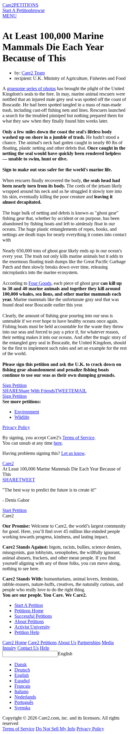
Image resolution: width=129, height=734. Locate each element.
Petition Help (26, 632)
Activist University (32, 626)
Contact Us (28, 647)
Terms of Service (78, 437)
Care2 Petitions (42, 642)
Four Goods (39, 283)
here (58, 443)
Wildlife (21, 417)
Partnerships (88, 642)
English (65, 653)
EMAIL (79, 390)
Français (22, 686)
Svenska (22, 707)
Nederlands (25, 696)
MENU (9, 15)
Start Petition (14, 510)
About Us (67, 642)
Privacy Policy (16, 427)
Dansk (20, 664)
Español (22, 680)
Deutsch (22, 669)
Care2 (8, 5)
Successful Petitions (33, 616)
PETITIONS (26, 5)
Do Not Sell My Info (55, 728)
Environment (26, 411)
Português (23, 702)
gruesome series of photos (31, 88)
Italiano (21, 691)
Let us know (73, 453)
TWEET (63, 390)
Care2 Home (14, 642)
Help (44, 647)
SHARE (10, 479)
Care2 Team (33, 72)
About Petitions (29, 621)
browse (38, 10)
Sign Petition (14, 385)
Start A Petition (16, 10)
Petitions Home (29, 610)
